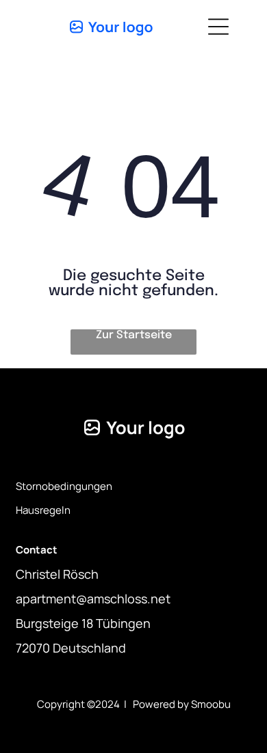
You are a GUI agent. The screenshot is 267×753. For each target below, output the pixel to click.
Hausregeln (43, 510)
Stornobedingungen (64, 486)
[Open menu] (218, 26)
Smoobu (211, 704)
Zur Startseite (134, 335)
